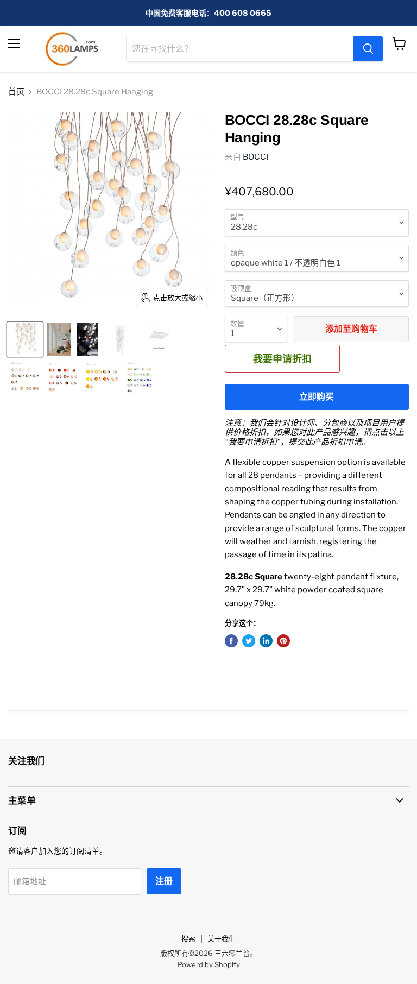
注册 (164, 881)
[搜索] (368, 48)
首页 (16, 92)
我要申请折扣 (282, 358)
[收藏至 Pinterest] (283, 640)
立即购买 (316, 397)
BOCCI (255, 157)
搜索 (188, 938)
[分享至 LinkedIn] (266, 640)
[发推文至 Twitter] (248, 640)
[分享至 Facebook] (231, 640)
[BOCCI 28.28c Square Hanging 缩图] (25, 339)
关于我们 (221, 938)
